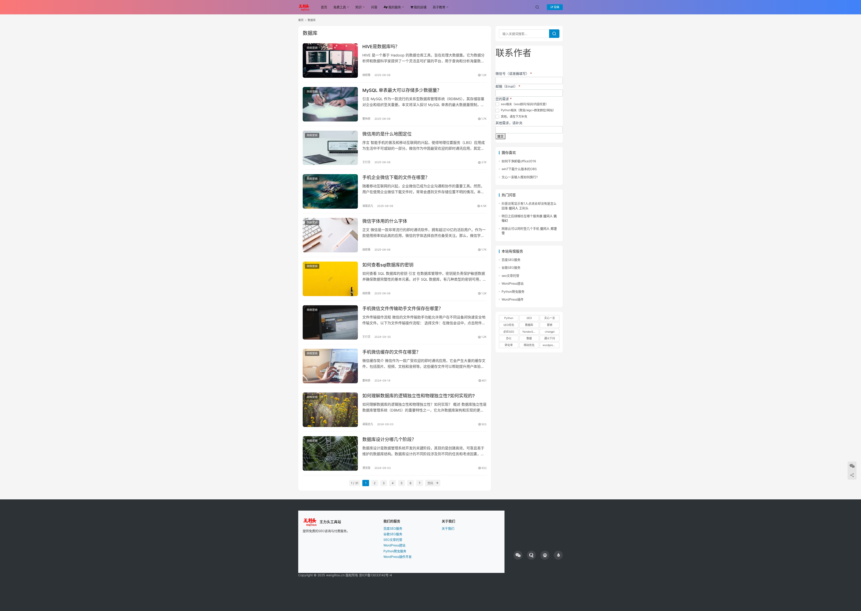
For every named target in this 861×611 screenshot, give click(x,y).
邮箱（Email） (508, 86)
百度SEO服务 (511, 260)
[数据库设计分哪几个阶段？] (330, 453)
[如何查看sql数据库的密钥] (330, 279)
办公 (508, 338)
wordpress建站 (551, 345)
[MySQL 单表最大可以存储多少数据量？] (330, 104)
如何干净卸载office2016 (519, 161)
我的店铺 (420, 7)
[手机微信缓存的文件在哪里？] (330, 366)
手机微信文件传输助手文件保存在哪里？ (402, 308)
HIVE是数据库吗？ (381, 46)
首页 (324, 7)
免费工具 (339, 7)
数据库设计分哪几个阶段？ (389, 439)
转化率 (509, 345)
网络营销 (312, 48)
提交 (500, 136)
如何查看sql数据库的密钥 (387, 265)
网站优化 (529, 345)
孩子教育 (439, 7)
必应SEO (508, 331)
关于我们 (448, 528)
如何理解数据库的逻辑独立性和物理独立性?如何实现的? (418, 396)
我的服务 (394, 7)
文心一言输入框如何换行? (520, 177)
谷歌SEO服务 (511, 267)
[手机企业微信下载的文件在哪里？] (330, 191)
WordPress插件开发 (397, 557)
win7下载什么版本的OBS (519, 169)
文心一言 (549, 318)
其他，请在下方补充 (513, 116)
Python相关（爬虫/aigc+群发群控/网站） (528, 110)
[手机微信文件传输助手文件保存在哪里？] (330, 322)
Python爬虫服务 (513, 291)
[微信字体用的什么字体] (330, 235)
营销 (549, 325)
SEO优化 (508, 325)
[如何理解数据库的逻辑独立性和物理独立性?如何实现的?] (330, 409)
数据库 (529, 325)
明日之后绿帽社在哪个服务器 (522, 216)
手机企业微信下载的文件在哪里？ (396, 177)
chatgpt (549, 331)
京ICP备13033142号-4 (375, 575)
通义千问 (549, 338)
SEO (529, 318)
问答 (374, 7)
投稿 (556, 7)
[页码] (437, 483)
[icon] (517, 555)
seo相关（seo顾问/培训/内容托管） (524, 104)
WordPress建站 (513, 283)
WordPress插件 (513, 299)
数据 (529, 338)
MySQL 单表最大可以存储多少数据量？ (401, 90)
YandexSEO (529, 331)
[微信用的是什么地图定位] (330, 148)
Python (508, 318)
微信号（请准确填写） (514, 74)
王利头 (523, 208)
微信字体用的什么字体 (384, 221)
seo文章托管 (510, 275)
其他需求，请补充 (509, 123)
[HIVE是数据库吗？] (330, 60)
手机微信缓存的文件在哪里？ (391, 352)
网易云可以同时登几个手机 (520, 228)
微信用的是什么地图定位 (387, 134)
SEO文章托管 (392, 540)
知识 (358, 7)
